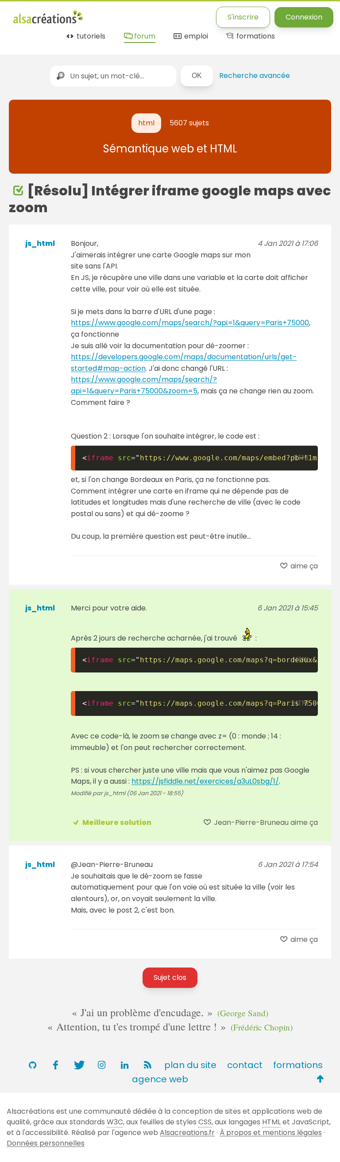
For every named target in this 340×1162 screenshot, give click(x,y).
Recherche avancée (254, 75)
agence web (160, 1079)
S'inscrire (243, 17)
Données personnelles (46, 1143)
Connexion (304, 17)
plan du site (190, 1065)
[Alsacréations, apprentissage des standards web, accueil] (48, 22)
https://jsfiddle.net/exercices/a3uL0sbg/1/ (205, 781)
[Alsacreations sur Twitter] (78, 1065)
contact (245, 1065)
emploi (195, 36)
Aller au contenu (100, 14)
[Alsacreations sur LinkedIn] (124, 1065)
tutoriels (90, 36)
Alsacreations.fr (187, 1132)
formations (255, 36)
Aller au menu (37, 14)
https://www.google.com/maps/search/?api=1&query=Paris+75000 (190, 323)
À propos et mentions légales (271, 1132)
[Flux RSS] (147, 1065)
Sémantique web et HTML (170, 148)
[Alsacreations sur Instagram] (101, 1065)
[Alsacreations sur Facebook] (55, 1065)
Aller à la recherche (174, 14)
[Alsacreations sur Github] (32, 1065)
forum (143, 36)
